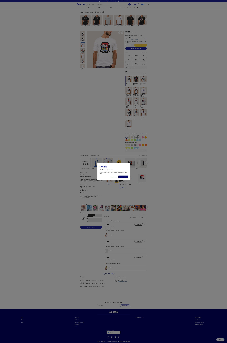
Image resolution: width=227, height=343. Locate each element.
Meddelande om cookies (113, 171)
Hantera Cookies (113, 177)
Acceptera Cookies (123, 177)
